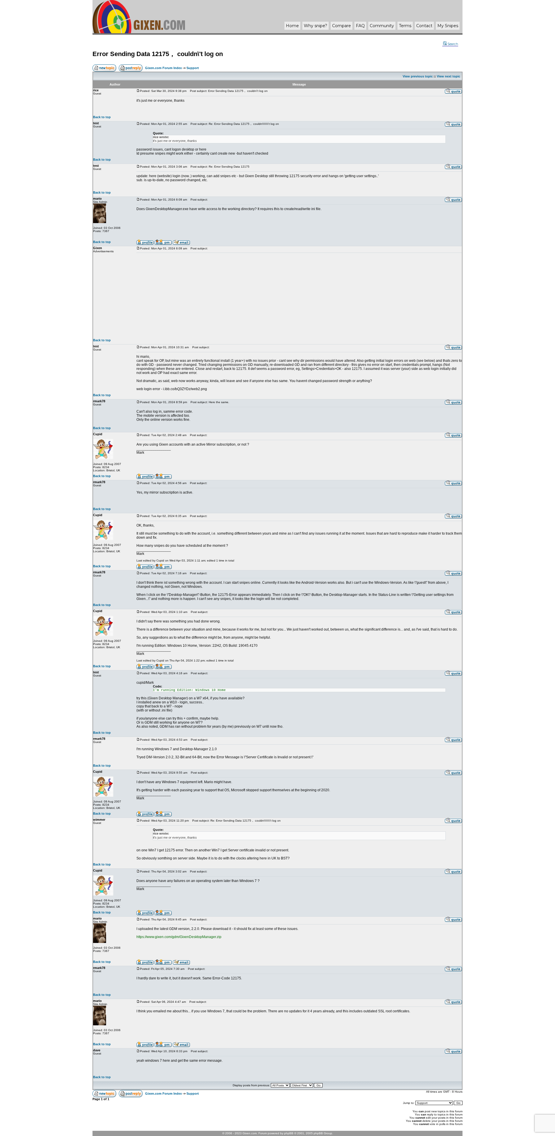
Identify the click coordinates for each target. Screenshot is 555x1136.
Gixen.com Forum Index (163, 68)
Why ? (315, 25)
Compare (341, 25)
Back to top (102, 117)
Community (382, 25)
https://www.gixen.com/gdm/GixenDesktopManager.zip (178, 937)
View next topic (448, 76)
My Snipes (447, 25)
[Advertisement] (299, 295)
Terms (405, 25)
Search (452, 44)
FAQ (360, 25)
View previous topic (418, 76)
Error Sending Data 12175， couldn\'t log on (157, 54)
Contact (424, 25)
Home (292, 25)
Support (192, 68)
